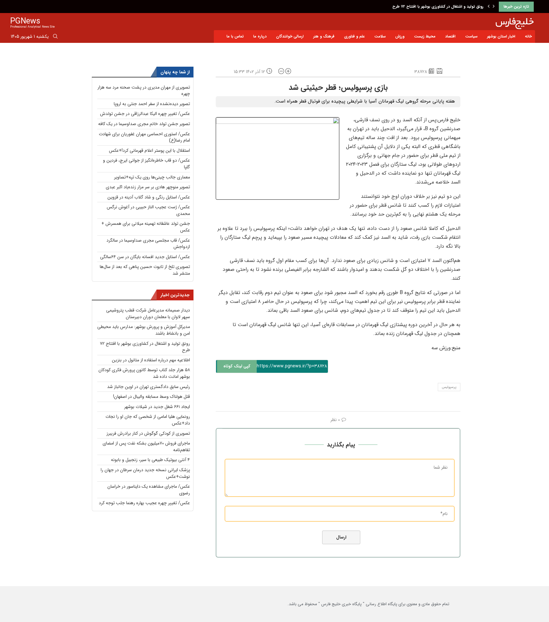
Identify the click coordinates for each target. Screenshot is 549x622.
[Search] (55, 37)
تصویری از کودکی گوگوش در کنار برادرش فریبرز (148, 433)
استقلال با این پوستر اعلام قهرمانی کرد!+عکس (149, 150)
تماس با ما (235, 36)
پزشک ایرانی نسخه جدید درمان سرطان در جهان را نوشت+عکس (145, 473)
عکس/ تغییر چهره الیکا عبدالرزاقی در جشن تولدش (145, 113)
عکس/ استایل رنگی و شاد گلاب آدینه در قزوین (148, 197)
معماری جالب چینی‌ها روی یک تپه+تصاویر (152, 177)
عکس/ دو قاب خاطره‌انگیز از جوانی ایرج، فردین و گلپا (146, 164)
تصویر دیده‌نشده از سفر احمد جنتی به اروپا (152, 103)
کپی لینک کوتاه (236, 366)
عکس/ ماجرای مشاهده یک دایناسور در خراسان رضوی (148, 490)
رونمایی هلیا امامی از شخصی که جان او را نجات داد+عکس (147, 420)
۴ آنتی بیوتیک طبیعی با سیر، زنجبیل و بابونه (150, 459)
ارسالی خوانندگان (290, 36)
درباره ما (260, 36)
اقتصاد (450, 36)
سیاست (471, 36)
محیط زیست (425, 36)
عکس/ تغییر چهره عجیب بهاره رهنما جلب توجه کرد (144, 502)
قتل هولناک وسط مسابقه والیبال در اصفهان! (151, 396)
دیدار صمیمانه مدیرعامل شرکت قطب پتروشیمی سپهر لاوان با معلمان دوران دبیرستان (148, 313)
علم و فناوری (354, 36)
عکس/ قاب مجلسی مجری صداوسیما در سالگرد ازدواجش (148, 244)
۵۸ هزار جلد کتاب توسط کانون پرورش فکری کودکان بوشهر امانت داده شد (144, 373)
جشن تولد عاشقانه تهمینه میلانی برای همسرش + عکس (145, 227)
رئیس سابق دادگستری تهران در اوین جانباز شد (148, 386)
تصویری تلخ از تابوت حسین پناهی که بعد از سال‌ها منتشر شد (145, 270)
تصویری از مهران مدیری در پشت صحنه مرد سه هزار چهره (144, 90)
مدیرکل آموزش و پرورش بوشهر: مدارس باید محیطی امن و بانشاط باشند (143, 330)
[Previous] (488, 7)
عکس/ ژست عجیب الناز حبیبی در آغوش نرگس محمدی (148, 210)
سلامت (380, 36)
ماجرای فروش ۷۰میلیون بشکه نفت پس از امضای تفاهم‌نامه (146, 446)
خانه (528, 36)
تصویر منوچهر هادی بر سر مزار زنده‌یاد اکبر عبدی (148, 187)
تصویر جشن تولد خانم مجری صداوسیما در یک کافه (144, 123)
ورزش (399, 36)
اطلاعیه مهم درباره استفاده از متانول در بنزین (151, 360)
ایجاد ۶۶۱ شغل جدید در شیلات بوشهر (157, 406)
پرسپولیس (449, 387)
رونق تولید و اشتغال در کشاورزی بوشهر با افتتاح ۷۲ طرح (438, 6)
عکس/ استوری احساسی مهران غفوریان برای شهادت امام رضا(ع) (144, 137)
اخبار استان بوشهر (501, 36)
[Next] (493, 7)
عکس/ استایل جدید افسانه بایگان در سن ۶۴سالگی (145, 256)
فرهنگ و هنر (324, 36)
